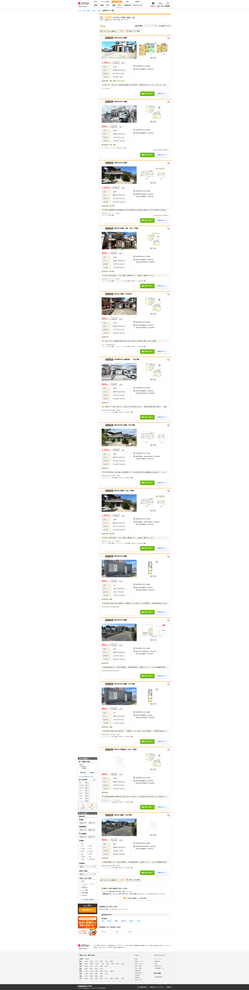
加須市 (130, 932)
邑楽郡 (104, 932)
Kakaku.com (86, 988)
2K (90, 848)
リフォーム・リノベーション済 (88, 884)
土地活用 (137, 975)
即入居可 (84, 895)
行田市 (139, 921)
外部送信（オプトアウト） (157, 987)
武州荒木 (123, 921)
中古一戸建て (138, 968)
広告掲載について (159, 968)
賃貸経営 (137, 977)
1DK (90, 846)
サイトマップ (158, 959)
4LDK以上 (92, 859)
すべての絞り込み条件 (88, 899)
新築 (102, 5)
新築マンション (139, 961)
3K (82, 854)
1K (82, 846)
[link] (87, 926)
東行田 (131, 921)
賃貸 (95, 5)
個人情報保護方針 (142, 987)
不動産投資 (138, 973)
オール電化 (85, 890)
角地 (83, 881)
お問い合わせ (158, 966)
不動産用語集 (158, 977)
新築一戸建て (138, 966)
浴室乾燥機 (85, 892)
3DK (90, 854)
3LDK (83, 856)
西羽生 (110, 921)
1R (82, 843)
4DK (83, 859)
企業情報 (168, 987)
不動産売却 (127, 5)
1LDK (83, 848)
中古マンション (139, 963)
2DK (83, 851)
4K (90, 856)
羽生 (103, 921)
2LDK (91, 851)
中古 (107, 5)
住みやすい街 (137, 5)
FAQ (156, 963)
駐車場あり (85, 887)
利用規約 (157, 961)
